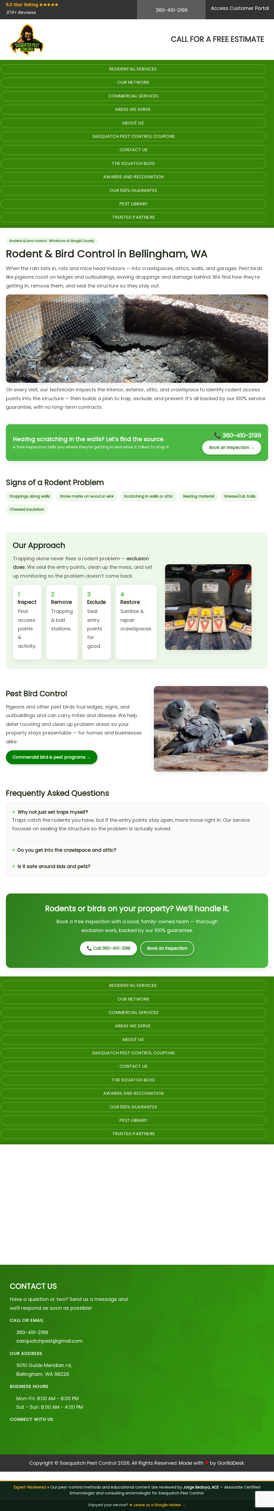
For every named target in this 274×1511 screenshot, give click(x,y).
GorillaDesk (230, 1463)
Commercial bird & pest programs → (52, 757)
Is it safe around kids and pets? (54, 866)
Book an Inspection (167, 948)
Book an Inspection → (231, 447)
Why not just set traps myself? (53, 812)
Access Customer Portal (240, 8)
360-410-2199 (172, 10)
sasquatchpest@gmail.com (49, 1341)
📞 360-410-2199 (237, 435)
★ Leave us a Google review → (157, 1505)
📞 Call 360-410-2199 (108, 948)
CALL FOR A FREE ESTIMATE (217, 39)
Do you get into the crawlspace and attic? (67, 850)
